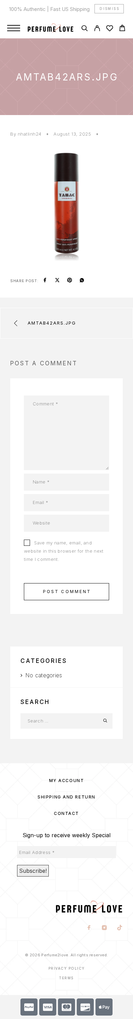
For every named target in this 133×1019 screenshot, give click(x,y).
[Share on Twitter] (57, 281)
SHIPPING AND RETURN (66, 797)
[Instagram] (104, 928)
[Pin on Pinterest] (69, 281)
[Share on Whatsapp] (82, 281)
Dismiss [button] (109, 9)
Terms (66, 978)
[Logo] (50, 28)
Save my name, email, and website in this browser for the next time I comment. (64, 551)
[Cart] (122, 29)
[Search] (84, 29)
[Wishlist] (109, 29)
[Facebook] (89, 928)
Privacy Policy (66, 968)
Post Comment (67, 591)
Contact (66, 813)
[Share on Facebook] (45, 281)
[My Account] (97, 29)
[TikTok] (120, 928)
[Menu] (13, 28)
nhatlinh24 (30, 134)
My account (66, 780)
